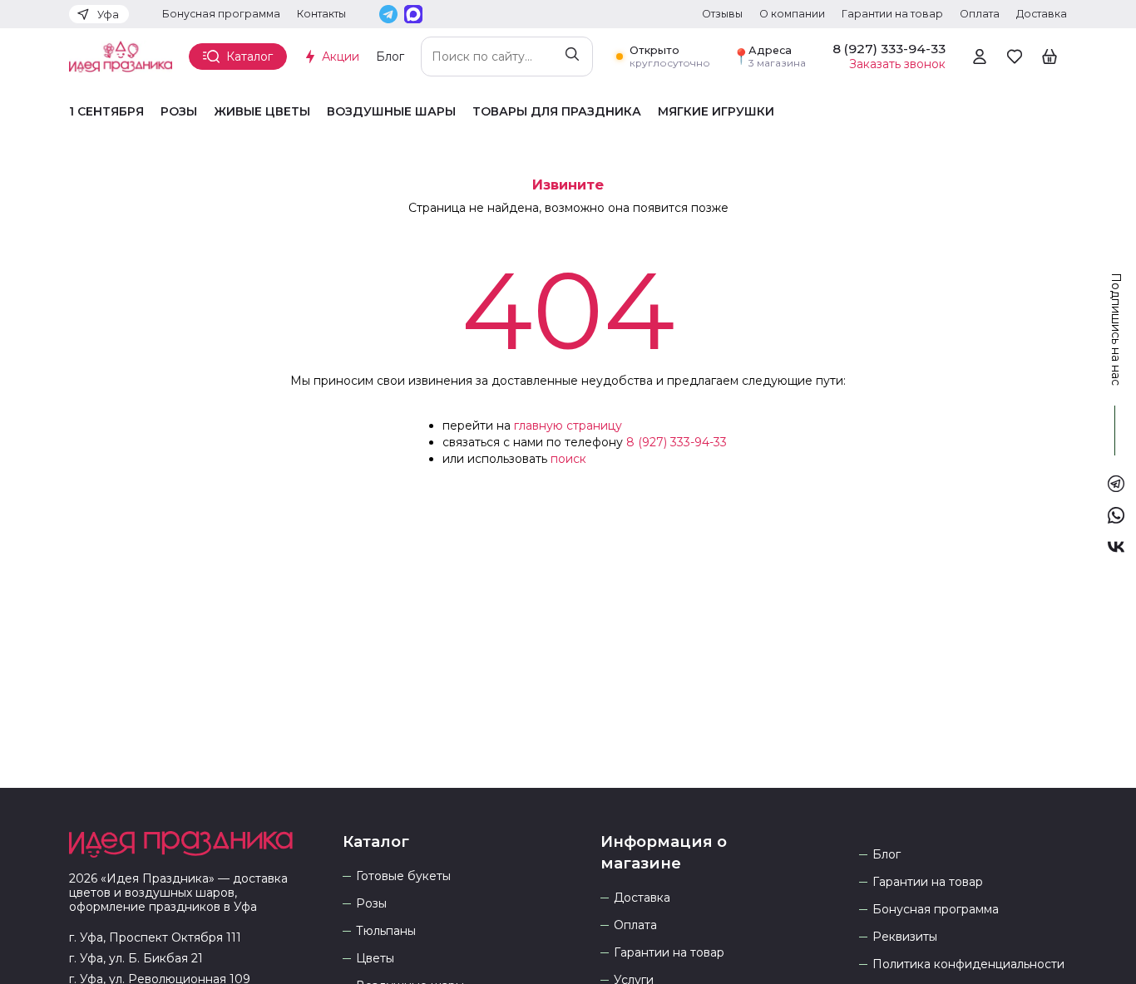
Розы (179, 112)
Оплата (980, 13)
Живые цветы (262, 112)
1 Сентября (106, 112)
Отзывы (722, 13)
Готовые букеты (403, 876)
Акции (340, 56)
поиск (568, 458)
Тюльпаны (386, 931)
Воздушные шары (391, 112)
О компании (792, 13)
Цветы (375, 959)
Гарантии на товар (892, 13)
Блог (390, 56)
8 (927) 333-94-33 (676, 442)
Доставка (1041, 13)
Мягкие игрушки (716, 112)
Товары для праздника (556, 112)
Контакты (321, 13)
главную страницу (568, 425)
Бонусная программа (221, 13)
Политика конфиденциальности (968, 964)
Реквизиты (904, 937)
